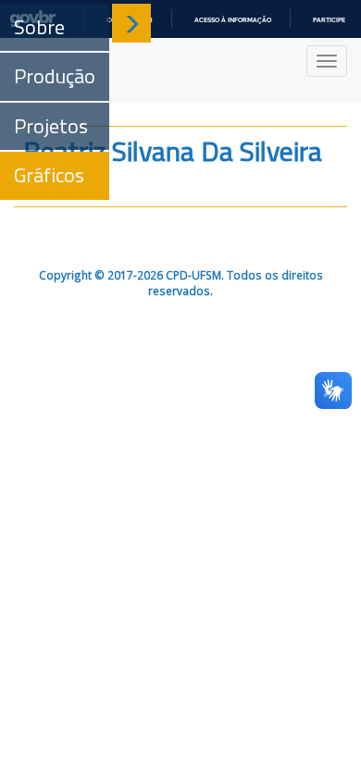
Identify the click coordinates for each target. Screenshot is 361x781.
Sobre (39, 27)
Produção (54, 76)
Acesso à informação (232, 20)
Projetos (51, 126)
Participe (329, 20)
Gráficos (49, 175)
